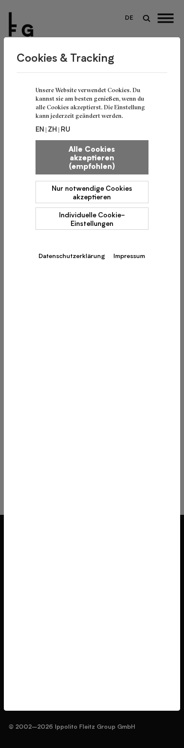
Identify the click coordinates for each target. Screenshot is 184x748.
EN (40, 128)
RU (65, 128)
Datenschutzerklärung (72, 255)
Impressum (129, 255)
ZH (52, 128)
